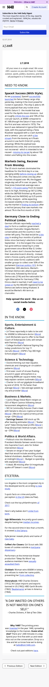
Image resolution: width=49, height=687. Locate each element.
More (37, 334)
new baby (9, 539)
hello (18, 645)
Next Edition (36, 666)
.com (32, 645)
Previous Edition (15, 666)
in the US (20, 497)
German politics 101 (25, 265)
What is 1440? (29, 2)
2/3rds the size (22, 116)
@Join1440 (25, 645)
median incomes (31, 522)
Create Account (39, 7)
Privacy (20, 21)
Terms (12, 21)
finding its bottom (30, 204)
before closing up (28, 174)
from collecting (26, 575)
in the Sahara (21, 530)
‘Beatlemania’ (18, 589)
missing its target (21, 152)
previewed (16, 96)
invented (13, 628)
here (36, 650)
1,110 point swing (19, 187)
